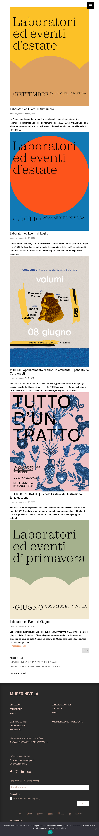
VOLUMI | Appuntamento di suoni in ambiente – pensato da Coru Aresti (49, 371)
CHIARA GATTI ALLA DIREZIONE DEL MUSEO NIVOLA (35, 666)
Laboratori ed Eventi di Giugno (30, 622)
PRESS (54, 712)
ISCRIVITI (83, 804)
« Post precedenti (18, 646)
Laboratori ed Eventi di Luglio (29, 233)
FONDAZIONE (16, 709)
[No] (95, 829)
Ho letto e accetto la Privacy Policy (26, 798)
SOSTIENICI (57, 709)
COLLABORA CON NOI (61, 705)
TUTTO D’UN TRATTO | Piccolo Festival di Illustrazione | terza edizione (46, 495)
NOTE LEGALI (16, 730)
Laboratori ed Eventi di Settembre (32, 109)
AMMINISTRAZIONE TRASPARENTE (67, 722)
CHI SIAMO (15, 705)
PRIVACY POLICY (17, 726)
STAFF (12, 713)
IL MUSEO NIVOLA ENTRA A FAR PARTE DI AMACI (33, 662)
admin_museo (18, 114)
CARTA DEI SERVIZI (18, 722)
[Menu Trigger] (90, 5)
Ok (50, 832)
